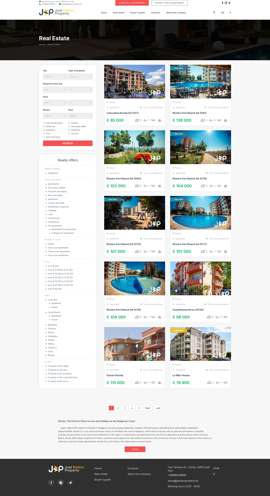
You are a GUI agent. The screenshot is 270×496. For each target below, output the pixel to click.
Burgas (51, 355)
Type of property (76, 70)
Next (147, 408)
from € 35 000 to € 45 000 (60, 281)
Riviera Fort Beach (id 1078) (124, 244)
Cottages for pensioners (62, 233)
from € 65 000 (55, 289)
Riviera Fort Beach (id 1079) (190, 178)
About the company (176, 12)
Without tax (50, 126)
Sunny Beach (54, 312)
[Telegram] (229, 3)
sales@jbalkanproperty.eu (71, 4)
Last (158, 408)
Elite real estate (55, 195)
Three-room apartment (218, 107)
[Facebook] (222, 3)
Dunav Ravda (115, 375)
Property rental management (169, 3)
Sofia (50, 351)
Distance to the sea (52, 83)
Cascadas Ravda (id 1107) (123, 112)
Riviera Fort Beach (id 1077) (190, 244)
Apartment (53, 199)
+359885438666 (48, 4)
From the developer (54, 123)
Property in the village (58, 366)
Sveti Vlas (52, 300)
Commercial (53, 222)
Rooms (46, 110)
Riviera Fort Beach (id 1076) (124, 309)
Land (50, 214)
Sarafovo (52, 347)
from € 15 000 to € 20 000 (60, 270)
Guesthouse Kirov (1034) (188, 309)
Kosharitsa (53, 336)
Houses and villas (56, 203)
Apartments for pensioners (63, 229)
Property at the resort (58, 381)
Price (45, 97)
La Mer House (181, 375)
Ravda (51, 332)
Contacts (155, 12)
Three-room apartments (59, 251)
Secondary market (78, 126)
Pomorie (52, 328)
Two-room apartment (153, 107)
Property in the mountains (60, 373)
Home (104, 12)
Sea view (75, 133)
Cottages (52, 210)
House (54, 307)
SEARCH (68, 143)
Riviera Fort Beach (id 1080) (124, 178)
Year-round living (53, 137)
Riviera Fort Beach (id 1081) (189, 112)
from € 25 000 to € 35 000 (60, 277)
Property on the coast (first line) (62, 377)
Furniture (74, 123)
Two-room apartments (58, 247)
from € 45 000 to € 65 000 (60, 285)
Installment (75, 130)
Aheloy (51, 344)
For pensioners (55, 225)
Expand (135, 449)
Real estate (118, 12)
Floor (70, 110)
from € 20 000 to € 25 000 (60, 273)
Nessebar (52, 325)
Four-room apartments (58, 255)
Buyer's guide (137, 12)
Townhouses (54, 218)
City (45, 70)
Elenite (51, 340)
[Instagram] (226, 3)
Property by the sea (57, 370)
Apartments (50, 130)
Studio (51, 244)
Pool (48, 133)
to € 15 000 (53, 266)
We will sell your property (132, 3)
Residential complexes (58, 206)
